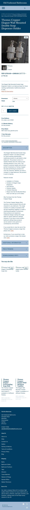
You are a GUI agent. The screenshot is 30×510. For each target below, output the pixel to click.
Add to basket (13, 111)
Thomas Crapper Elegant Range (11, 140)
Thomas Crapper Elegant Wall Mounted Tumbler (21, 383)
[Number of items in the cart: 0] (24, 8)
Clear (13, 101)
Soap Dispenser (12, 141)
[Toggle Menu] (3, 8)
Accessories (10, 13)
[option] (10, 68)
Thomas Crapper (18, 141)
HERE (12, 230)
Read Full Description (7, 91)
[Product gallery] (15, 49)
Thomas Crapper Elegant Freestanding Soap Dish (7, 383)
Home (3, 13)
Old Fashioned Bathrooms (15, 3)
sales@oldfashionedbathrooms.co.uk (11, 428)
